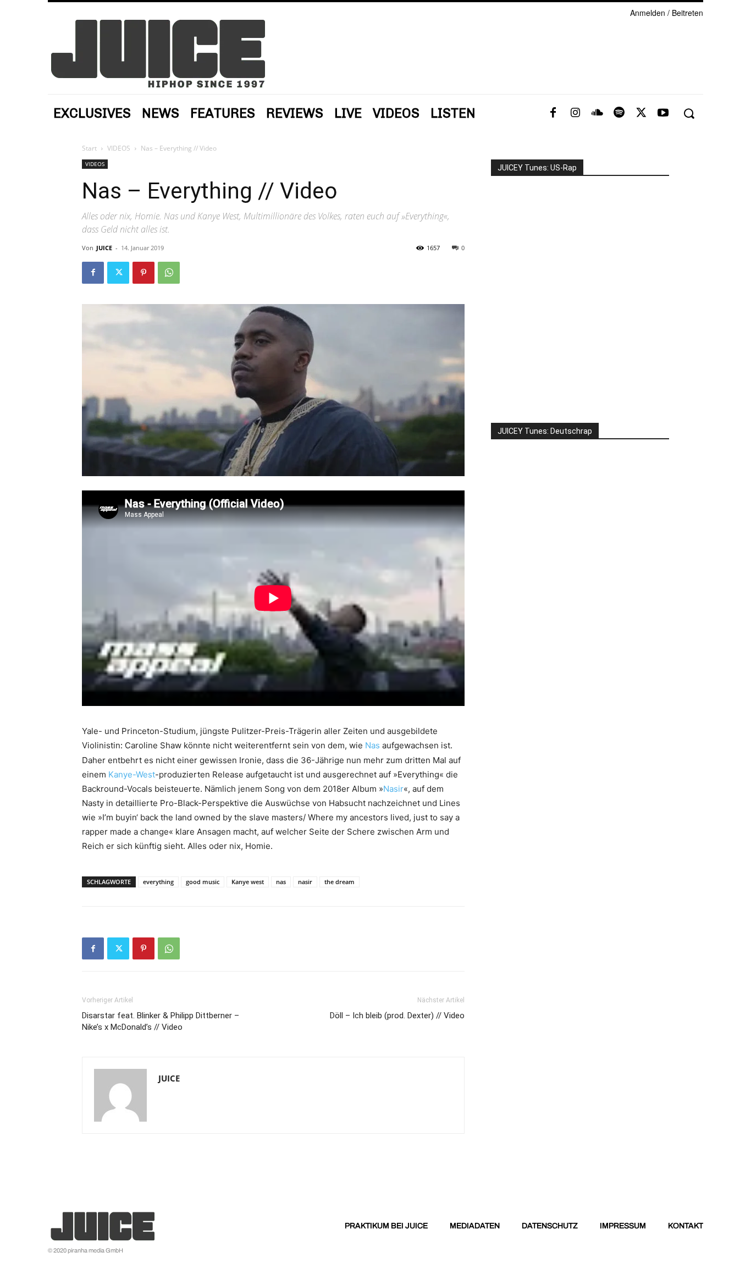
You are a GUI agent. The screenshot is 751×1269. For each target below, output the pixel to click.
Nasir (393, 789)
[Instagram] (575, 113)
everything (158, 882)
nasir (305, 882)
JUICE (104, 248)
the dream (339, 882)
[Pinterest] (143, 273)
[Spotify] (619, 113)
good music (202, 882)
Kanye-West (131, 774)
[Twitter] (641, 113)
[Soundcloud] (597, 113)
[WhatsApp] (169, 273)
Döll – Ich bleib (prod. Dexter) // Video (397, 1015)
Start (89, 148)
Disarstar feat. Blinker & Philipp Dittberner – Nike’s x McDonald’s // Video (160, 1021)
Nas (372, 745)
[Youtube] (663, 113)
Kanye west (247, 882)
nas (281, 882)
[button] (688, 113)
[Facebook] (553, 113)
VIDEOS (118, 148)
